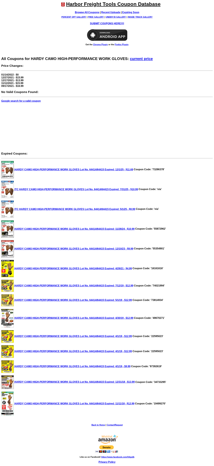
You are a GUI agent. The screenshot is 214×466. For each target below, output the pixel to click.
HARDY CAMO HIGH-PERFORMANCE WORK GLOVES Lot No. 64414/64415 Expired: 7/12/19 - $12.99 (73, 285)
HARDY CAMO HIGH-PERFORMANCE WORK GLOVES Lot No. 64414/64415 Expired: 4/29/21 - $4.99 (73, 268)
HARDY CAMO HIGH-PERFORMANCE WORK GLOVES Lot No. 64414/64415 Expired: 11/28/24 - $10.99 (74, 229)
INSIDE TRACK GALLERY (140, 17)
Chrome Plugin (100, 44)
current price (141, 59)
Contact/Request (115, 425)
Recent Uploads (110, 12)
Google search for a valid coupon (21, 101)
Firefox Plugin (121, 44)
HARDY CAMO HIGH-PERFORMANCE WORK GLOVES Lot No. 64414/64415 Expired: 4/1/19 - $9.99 (72, 366)
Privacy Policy (107, 462)
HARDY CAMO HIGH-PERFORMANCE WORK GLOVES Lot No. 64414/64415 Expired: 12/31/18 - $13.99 (74, 382)
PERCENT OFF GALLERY (73, 17)
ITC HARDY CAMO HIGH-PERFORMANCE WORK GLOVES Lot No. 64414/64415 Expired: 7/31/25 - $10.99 (76, 189)
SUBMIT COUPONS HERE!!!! (107, 23)
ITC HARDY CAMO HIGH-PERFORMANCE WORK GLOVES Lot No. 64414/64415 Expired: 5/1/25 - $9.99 (74, 209)
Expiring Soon (130, 12)
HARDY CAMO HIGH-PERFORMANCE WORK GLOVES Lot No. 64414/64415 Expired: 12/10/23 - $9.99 (73, 248)
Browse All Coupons (87, 12)
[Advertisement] (107, 127)
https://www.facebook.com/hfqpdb (117, 457)
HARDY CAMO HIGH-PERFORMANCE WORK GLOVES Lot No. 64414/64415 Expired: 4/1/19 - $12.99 (73, 336)
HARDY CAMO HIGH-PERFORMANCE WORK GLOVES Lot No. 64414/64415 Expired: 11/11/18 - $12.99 (74, 403)
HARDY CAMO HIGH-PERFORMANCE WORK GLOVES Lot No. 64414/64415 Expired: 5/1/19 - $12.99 (73, 300)
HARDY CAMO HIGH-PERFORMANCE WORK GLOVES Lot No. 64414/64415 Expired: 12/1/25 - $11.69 (73, 169)
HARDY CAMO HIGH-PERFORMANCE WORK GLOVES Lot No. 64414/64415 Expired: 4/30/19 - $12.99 (73, 318)
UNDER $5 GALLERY (116, 17)
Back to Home (98, 425)
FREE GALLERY (96, 17)
